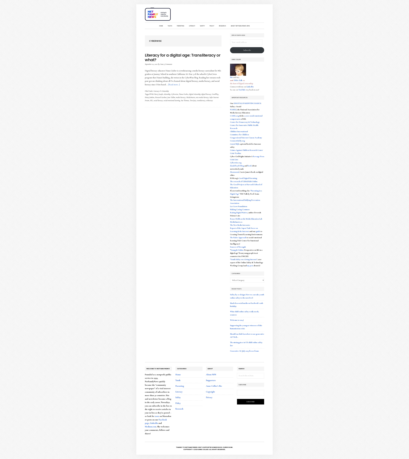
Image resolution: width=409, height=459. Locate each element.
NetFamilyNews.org (158, 14)
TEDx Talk (238, 80)
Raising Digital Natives (239, 212)
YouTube (242, 90)
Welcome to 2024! (237, 320)
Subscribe (247, 50)
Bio (231, 77)
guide (258, 231)
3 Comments (168, 64)
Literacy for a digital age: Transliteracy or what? (182, 57)
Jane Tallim (171, 97)
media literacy (180, 97)
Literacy (178, 392)
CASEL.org (234, 116)
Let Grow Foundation (238, 206)
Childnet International (239, 131)
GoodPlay (215, 94)
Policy (178, 403)
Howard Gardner (161, 97)
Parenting (179, 386)
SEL (151, 100)
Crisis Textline (235, 153)
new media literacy (202, 97)
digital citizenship (194, 94)
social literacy (158, 100)
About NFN (211, 374)
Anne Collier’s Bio (214, 386)
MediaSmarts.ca (236, 222)
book (250, 166)
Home (178, 374)
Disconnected (234, 172)
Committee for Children (239, 134)
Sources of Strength (238, 247)
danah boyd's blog (237, 166)
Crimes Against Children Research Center (246, 150)
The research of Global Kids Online (244, 181)
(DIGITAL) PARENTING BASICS (247, 103)
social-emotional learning (172, 100)
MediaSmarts (190, 97)
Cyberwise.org (235, 162)
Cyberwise (174, 94)
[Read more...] (174, 84)
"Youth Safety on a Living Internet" (243, 259)
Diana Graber (183, 94)
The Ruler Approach (238, 237)
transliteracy (201, 100)
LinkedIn (249, 86)
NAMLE (233, 109)
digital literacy (206, 94)
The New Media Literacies (240, 225)
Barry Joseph (158, 94)
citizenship (167, 94)
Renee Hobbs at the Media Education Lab (246, 219)
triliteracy (209, 100)
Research (179, 409)
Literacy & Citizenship (161, 91)
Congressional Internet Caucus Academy (246, 137)
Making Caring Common (239, 209)
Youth (177, 380)
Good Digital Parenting (248, 178)
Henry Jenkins (149, 97)
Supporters (211, 380)
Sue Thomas (185, 100)
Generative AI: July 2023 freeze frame (244, 351)
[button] (262, 13)
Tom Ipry (193, 100)
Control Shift (234, 144)
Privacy (209, 397)
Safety (178, 397)
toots (157, 416)
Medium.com (150, 426)
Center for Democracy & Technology (245, 122)
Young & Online (237, 250)
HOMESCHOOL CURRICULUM (222, 447)
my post (250, 265)
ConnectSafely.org (237, 141)
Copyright (210, 392)
